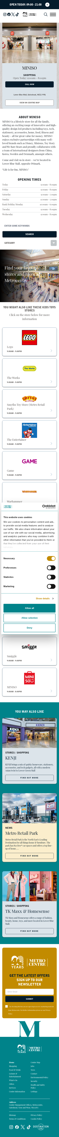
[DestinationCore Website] (40, 1127)
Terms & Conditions (17, 1119)
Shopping (13, 1066)
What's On (13, 1080)
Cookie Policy (36, 1119)
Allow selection (29, 618)
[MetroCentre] (29, 14)
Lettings (34, 1092)
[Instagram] (5, 14)
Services (12, 1088)
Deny (29, 627)
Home (11, 1063)
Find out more (29, 778)
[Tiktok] (17, 14)
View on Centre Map (30, 103)
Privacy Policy (36, 1115)
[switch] (51, 567)
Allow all (29, 608)
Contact (34, 1074)
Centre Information (17, 1092)
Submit (29, 999)
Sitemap (12, 1115)
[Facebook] (9, 14)
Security (34, 1081)
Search (29, 234)
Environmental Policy (39, 1078)
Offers (11, 1084)
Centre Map (35, 1063)
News (33, 1070)
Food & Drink (15, 1070)
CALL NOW (29, 84)
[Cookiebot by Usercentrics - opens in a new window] (42, 507)
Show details (43, 598)
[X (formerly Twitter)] (13, 14)
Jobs (32, 1066)
